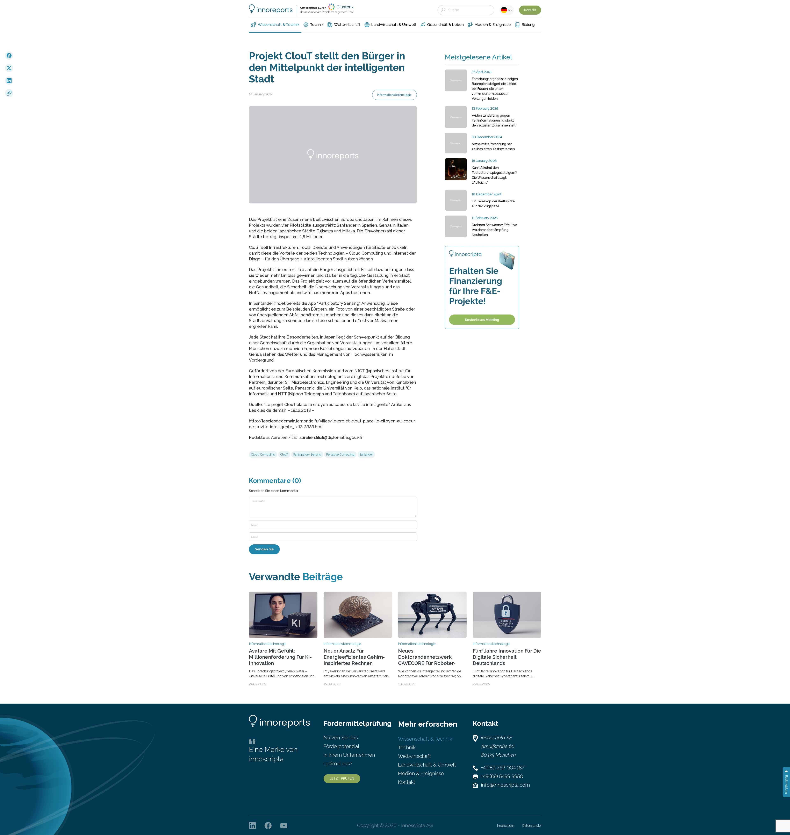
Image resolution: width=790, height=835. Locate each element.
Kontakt (530, 10)
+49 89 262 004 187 (502, 768)
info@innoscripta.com (505, 785)
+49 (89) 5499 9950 (502, 776)
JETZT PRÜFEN (342, 778)
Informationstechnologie (394, 94)
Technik (406, 747)
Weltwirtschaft (414, 756)
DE (509, 10)
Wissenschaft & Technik (425, 739)
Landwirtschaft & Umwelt (427, 765)
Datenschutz (531, 826)
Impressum (505, 826)
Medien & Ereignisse (421, 773)
